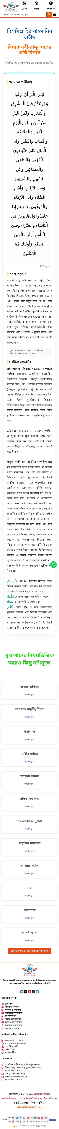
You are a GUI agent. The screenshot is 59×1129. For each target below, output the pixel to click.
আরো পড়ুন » (29, 695)
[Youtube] (29, 991)
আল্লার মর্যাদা (29, 776)
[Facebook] (21, 991)
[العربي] (24, 3)
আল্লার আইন (29, 866)
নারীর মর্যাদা (29, 754)
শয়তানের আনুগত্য (29, 821)
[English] (51, 3)
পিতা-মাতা (29, 732)
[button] (54, 14)
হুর (30, 888)
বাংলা (36, 9)
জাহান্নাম (30, 910)
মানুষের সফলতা (29, 843)
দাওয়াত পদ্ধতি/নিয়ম (29, 709)
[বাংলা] (36, 3)
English (51, 8)
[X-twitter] (25, 991)
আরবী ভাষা (29, 933)
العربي (24, 8)
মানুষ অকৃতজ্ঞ (29, 799)
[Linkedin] (37, 991)
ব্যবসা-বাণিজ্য (29, 687)
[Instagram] (33, 991)
